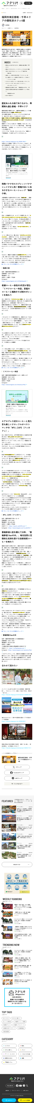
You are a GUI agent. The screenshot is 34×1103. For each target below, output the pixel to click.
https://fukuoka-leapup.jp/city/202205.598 (13, 721)
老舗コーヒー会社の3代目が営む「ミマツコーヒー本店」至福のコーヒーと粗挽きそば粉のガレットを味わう (18, 76)
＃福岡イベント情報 (19, 1021)
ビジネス (20, 815)
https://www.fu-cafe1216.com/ (17, 526)
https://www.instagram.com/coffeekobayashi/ (14, 281)
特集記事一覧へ (17, 864)
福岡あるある (8, 1058)
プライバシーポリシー (16, 1090)
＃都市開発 (6, 1031)
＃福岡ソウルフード (18, 1025)
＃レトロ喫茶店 (7, 1021)
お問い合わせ (25, 1090)
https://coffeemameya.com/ (17, 648)
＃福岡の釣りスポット (9, 1028)
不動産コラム (8, 1062)
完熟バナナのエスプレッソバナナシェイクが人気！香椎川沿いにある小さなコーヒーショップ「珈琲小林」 (18, 70)
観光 (23, 1046)
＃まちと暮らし (16, 1018)
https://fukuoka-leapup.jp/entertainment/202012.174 (16, 748)
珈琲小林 (9, 73)
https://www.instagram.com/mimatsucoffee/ (14, 384)
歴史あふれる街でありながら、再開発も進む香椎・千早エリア (18, 66)
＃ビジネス (6, 1018)
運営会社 (7, 1090)
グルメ (7, 8)
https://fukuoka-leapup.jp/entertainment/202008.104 (16, 694)
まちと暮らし (20, 806)
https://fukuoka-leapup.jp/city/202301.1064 (13, 141)
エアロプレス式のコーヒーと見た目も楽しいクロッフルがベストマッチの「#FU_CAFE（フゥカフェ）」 (18, 82)
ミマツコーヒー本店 (11, 79)
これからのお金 (26, 1054)
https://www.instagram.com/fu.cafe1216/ (19, 528)
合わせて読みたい (9, 95)
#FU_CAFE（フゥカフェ (12, 85)
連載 (23, 1058)
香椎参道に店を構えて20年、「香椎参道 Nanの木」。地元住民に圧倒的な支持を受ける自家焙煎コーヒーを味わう (18, 89)
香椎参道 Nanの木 (11, 93)
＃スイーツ (4, 28)
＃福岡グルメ (10, 28)
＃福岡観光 (16, 28)
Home (3, 8)
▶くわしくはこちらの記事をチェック (12, 264)
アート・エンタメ (10, 1054)
